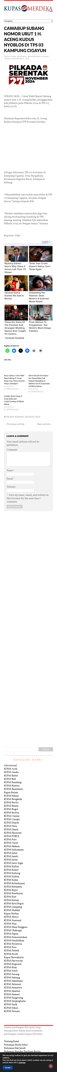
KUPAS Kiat (10, 897)
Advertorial (10, 765)
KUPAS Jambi (11, 856)
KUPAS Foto (10, 839)
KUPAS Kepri (11, 890)
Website (11, 487)
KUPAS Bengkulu (13, 799)
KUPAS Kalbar (11, 866)
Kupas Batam (11, 792)
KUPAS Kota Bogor (14, 903)
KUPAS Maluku (12, 910)
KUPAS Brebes (11, 812)
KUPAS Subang (17, 59)
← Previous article (14, 424)
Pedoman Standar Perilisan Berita (22, 1051)
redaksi (23, 56)
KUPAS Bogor (11, 809)
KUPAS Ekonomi (13, 833)
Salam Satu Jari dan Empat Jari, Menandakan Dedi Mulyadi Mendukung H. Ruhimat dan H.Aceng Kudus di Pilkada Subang (39, 381)
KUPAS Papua (11, 934)
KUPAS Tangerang (13, 998)
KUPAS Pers (10, 947)
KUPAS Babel (11, 775)
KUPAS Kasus (11, 880)
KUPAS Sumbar (12, 991)
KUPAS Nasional (12, 920)
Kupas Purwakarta (14, 957)
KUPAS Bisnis (11, 806)
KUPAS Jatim (11, 860)
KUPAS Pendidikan (14, 940)
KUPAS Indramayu (14, 850)
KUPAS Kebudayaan (14, 883)
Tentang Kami (11, 1041)
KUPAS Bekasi (11, 796)
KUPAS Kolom (11, 900)
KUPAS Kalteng (12, 873)
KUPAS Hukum (12, 846)
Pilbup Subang (15, 416)
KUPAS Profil (11, 954)
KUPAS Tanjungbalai (15, 1001)
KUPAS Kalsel (11, 870)
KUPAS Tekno (11, 1008)
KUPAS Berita (36, 56)
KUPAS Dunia (11, 829)
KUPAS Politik (11, 950)
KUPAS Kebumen (13, 887)
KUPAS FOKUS (11, 836)
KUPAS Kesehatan (13, 893)
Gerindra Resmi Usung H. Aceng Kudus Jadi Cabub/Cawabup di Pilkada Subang (14, 400)
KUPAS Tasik (10, 1004)
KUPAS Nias (10, 924)
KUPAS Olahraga (13, 930)
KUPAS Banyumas (13, 789)
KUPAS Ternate (12, 1011)
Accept (7, 1068)
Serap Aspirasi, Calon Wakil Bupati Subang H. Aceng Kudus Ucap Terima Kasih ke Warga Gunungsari (14, 379)
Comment (12, 450)
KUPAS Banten (11, 785)
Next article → (45, 424)
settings (22, 1062)
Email (10, 479)
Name (10, 470)
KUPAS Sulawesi (12, 984)
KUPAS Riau (10, 967)
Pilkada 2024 (32, 416)
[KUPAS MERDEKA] (28, 10)
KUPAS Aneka (11, 772)
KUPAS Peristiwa (13, 944)
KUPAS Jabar (10, 853)
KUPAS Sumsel (12, 994)
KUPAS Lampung (13, 907)
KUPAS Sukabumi (13, 981)
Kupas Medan (11, 913)
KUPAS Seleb (11, 971)
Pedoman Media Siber (16, 1045)
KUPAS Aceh (10, 769)
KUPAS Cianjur (12, 819)
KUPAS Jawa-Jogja (13, 863)
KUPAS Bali (10, 779)
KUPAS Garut (11, 843)
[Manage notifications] (51, 1066)
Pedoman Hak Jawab (15, 1048)
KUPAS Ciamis (11, 816)
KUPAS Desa (10, 826)
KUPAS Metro (11, 917)
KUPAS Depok (11, 823)
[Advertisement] (28, 90)
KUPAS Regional (12, 964)
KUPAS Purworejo (13, 961)
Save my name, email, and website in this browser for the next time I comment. (28, 499)
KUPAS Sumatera (13, 987)
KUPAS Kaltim (11, 876)
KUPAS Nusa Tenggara (15, 927)
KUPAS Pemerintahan (15, 937)
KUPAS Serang (11, 974)
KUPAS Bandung (12, 782)
